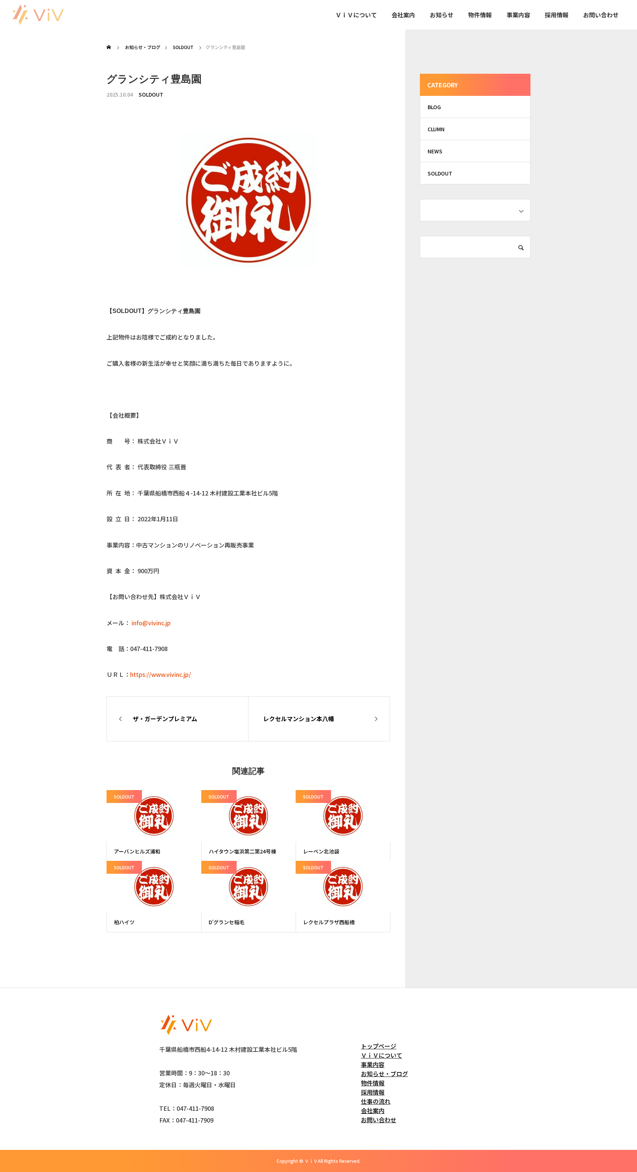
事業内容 (518, 14)
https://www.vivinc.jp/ (160, 674)
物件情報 (480, 14)
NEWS (435, 151)
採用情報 (556, 14)
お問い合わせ (601, 14)
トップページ (378, 1046)
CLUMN (436, 129)
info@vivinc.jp (151, 622)
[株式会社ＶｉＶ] (38, 14)
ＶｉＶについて (356, 14)
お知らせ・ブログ (384, 1074)
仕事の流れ (375, 1101)
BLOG (434, 107)
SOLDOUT (151, 94)
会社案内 (403, 14)
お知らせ (441, 14)
